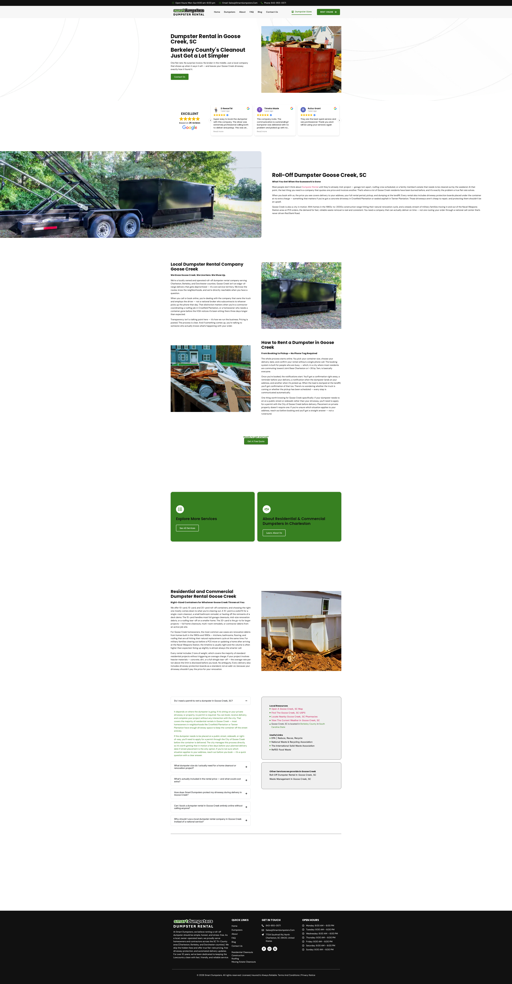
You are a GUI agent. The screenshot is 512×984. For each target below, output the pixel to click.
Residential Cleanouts (242, 952)
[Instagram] (269, 949)
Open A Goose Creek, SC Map (287, 709)
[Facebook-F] (264, 949)
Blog (260, 12)
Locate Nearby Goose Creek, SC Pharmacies (294, 716)
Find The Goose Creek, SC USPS (288, 712)
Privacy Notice (308, 975)
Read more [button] (218, 131)
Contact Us (272, 12)
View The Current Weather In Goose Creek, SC (295, 720)
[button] (339, 120)
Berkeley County (308, 723)
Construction (238, 955)
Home (217, 12)
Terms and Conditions (288, 975)
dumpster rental (310, 187)
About (242, 12)
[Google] (275, 949)
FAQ (252, 12)
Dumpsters (229, 12)
